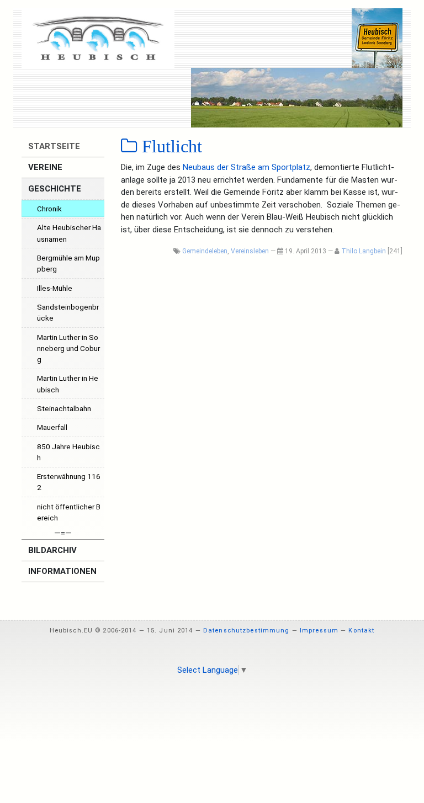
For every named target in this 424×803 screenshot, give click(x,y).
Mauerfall (52, 427)
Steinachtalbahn (64, 408)
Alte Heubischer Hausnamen (69, 233)
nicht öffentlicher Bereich (68, 512)
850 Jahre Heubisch (68, 452)
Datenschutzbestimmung (246, 630)
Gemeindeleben (204, 251)
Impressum (319, 630)
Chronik (49, 208)
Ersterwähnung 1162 (68, 482)
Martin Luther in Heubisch (67, 383)
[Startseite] (98, 38)
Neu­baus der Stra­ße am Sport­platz (246, 167)
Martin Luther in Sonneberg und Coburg (68, 348)
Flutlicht (169, 146)
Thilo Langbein (363, 251)
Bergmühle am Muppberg (68, 263)
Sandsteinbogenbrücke (68, 312)
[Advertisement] (212, 713)
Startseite (53, 146)
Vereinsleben (250, 251)
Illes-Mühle (54, 288)
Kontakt (361, 630)
